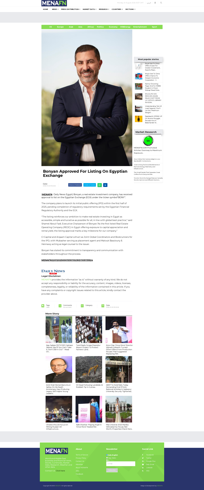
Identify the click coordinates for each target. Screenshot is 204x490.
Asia (80, 27)
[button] (155, 2)
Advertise (79, 464)
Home (45, 9)
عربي (149, 2)
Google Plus (150, 461)
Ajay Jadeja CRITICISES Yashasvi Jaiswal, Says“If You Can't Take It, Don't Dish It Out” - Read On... (59, 348)
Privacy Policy (81, 458)
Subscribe (112, 470)
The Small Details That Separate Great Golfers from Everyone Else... (147, 173)
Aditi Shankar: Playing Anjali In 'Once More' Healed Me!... (89, 426)
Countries (116, 9)
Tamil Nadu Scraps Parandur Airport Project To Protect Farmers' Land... (88, 347)
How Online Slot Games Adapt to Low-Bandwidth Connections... (147, 160)
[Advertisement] (103, 17)
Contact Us (80, 461)
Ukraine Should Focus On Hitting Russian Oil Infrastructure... (57, 427)
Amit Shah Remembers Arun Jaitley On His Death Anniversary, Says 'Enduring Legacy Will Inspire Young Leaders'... (58, 389)
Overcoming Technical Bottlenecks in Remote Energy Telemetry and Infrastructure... (147, 166)
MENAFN (47, 194)
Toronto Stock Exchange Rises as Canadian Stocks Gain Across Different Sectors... (149, 179)
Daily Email (150, 464)
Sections (129, 9)
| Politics (99, 27)
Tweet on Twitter (89, 185)
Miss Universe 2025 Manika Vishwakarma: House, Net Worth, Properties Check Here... (119, 427)
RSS (147, 471)
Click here (60, 471)
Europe (60, 27)
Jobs (77, 471)
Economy (113, 27)
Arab (71, 27)
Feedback (79, 474)
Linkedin (149, 468)
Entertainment (136, 27)
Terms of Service (82, 455)
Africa (90, 27)
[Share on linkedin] (105, 185)
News (54, 9)
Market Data (89, 9)
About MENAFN (82, 468)
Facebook (150, 455)
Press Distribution (70, 9)
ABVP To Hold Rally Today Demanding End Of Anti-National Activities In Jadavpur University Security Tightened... (119, 388)
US (48, 27)
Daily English (113, 455)
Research (103, 9)
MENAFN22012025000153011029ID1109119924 (67, 260)
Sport (153, 27)
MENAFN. (58, 485)
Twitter (149, 458)
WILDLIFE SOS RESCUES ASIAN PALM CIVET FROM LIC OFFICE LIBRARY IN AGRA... (153, 98)
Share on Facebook (75, 185)
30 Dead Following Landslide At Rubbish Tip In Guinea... (89, 386)
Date (45, 184)
